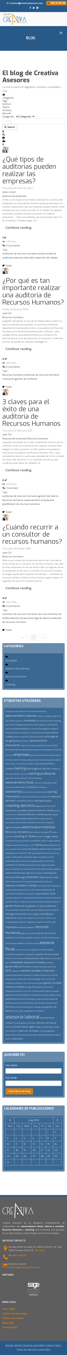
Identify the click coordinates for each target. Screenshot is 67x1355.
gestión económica (19, 922)
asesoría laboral (22, 1017)
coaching (20, 768)
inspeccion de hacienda (29, 746)
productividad (54, 1027)
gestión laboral (13, 966)
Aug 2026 (34, 1120)
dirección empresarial (22, 733)
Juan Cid (6, 313)
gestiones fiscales (35, 898)
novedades (30, 720)
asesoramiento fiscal (19, 782)
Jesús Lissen (9, 192)
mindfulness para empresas (40, 733)
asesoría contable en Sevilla (21, 885)
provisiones (29, 865)
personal (8, 869)
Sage (47, 836)
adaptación (50, 823)
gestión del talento (48, 496)
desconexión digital (31, 857)
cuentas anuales (40, 783)
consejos (47, 716)
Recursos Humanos (13, 374)
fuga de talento (42, 618)
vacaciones (34, 910)
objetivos (9, 995)
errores (9, 1006)
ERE (29, 853)
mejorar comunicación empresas (32, 902)
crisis (37, 906)
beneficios (49, 963)
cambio (15, 711)
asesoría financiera (48, 906)
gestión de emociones (48, 954)
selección (44, 841)
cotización (19, 983)
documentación (11, 1031)
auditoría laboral (47, 253)
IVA (51, 898)
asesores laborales (24, 257)
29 (48, 1156)
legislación (20, 954)
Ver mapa (40, 1250)
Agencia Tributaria (13, 827)
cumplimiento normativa (25, 1023)
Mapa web (8, 1322)
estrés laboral (35, 832)
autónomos (13, 792)
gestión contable (53, 983)
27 (34, 1156)
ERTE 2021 (28, 737)
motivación (8, 378)
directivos (39, 716)
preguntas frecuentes (38, 950)
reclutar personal (20, 778)
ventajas (37, 894)
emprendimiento (40, 792)
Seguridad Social (28, 750)
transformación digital (24, 1026)
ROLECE (8, 882)
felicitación (49, 987)
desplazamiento (55, 995)
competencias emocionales (17, 841)
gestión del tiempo (45, 746)
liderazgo (20, 877)
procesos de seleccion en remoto (17, 898)
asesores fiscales (31, 849)
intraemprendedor (12, 910)
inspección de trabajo (46, 257)
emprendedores (22, 729)
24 (8, 1156)
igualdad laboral (38, 861)
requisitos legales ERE (36, 979)
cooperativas (42, 725)
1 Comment (12, 488)
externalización (18, 890)
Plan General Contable (44, 721)
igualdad (48, 814)
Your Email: (11, 1077)
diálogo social (21, 725)
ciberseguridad (39, 1007)
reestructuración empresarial (22, 882)
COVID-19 (8, 959)
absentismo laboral (52, 991)
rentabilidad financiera (39, 995)
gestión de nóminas (45, 853)
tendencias (10, 861)
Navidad (8, 890)
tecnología (32, 768)
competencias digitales (39, 729)
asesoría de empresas (50, 849)
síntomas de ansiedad (25, 918)
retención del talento (46, 1023)
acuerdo (24, 774)
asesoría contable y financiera (37, 970)
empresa (8, 711)
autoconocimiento (32, 943)
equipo (34, 853)
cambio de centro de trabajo (15, 760)
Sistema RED (24, 910)
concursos (31, 933)
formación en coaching (48, 975)
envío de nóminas (22, 950)
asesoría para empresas (38, 827)
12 (25, 1144)
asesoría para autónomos (26, 818)
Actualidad (11, 660)
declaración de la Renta (21, 869)
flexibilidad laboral (13, 750)
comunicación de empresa (33, 983)
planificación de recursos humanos (21, 504)
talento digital (33, 914)
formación (26, 966)
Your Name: (11, 1065)
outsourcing (24, 797)
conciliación (35, 840)
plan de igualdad (28, 906)
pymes (46, 768)
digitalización (41, 806)
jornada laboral (51, 1003)
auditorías (7, 257)
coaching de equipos (43, 801)
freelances (41, 711)
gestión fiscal (12, 906)
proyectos (51, 760)
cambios (54, 836)
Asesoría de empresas (14, 196)
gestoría (24, 933)
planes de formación (23, 861)
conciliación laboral (44, 886)
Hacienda (42, 1035)
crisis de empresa (30, 711)
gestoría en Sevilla (33, 938)
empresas (21, 754)
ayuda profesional (18, 943)
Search (11, 127)
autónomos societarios (13, 975)
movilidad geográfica (47, 1031)
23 (56, 1150)
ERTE (8, 970)
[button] (33, 113)
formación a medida (30, 975)
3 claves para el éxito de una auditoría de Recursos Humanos (31, 413)
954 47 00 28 (58, 3)
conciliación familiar (46, 857)
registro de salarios (48, 865)
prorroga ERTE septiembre (34, 987)
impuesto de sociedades (16, 810)
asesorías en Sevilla (24, 787)
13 (34, 1144)
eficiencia (55, 910)
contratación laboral (24, 801)
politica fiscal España (38, 869)
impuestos (11, 927)
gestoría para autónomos (43, 882)
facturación (55, 938)
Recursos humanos (12, 317)
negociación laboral (34, 873)
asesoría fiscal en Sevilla (41, 810)
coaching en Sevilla (25, 836)
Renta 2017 (51, 806)
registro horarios (43, 999)
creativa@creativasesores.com (26, 3)
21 (42, 1150)
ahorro (8, 1039)
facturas (16, 1011)
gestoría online (32, 725)
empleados (32, 877)
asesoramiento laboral (20, 716)
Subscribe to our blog (19, 1091)
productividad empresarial (26, 823)
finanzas (37, 865)
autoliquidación (31, 954)
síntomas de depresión (22, 995)
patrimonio (9, 778)
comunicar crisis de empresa (34, 991)
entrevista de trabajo (39, 967)
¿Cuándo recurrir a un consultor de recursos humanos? (32, 534)
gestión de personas (50, 845)
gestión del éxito (41, 750)
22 (48, 1150)
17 (8, 1150)
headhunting (19, 737)
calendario (16, 971)
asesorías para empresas (37, 760)
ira (59, 845)
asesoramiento (44, 910)
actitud (8, 943)
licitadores (46, 898)
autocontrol (39, 737)
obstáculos (9, 1027)
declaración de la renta (34, 958)
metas (12, 764)
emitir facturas (18, 959)
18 (17, 1150)
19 (25, 1150)
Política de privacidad (14, 1313)
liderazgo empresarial (16, 914)
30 (56, 1156)
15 (48, 1144)
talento (38, 845)
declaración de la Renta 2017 (39, 797)
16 (56, 1144)
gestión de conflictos (26, 378)
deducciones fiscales (52, 755)
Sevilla (16, 902)
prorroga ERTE (46, 832)
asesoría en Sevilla (34, 962)
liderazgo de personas (26, 927)
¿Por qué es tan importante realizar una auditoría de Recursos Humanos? (33, 291)
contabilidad (16, 962)
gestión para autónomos (15, 1035)
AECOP (55, 746)
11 (16, 1144)
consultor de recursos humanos (19, 614)
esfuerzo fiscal (27, 792)
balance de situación (21, 845)
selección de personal (21, 618)
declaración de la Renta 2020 (16, 979)
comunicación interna (13, 849)
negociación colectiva (35, 922)
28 (42, 1156)
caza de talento (20, 938)
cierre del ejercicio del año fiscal (33, 1003)
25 (17, 1156)
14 (42, 1144)
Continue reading (18, 228)
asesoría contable (14, 986)
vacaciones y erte (49, 922)
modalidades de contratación (16, 853)
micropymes (45, 938)
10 (8, 1144)
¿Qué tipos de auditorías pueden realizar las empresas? (29, 170)
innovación (40, 822)
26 (25, 1156)
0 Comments (13, 245)
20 (34, 1150)
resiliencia (40, 837)
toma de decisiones (35, 778)
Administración (41, 787)
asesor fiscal (48, 893)
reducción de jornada (49, 877)
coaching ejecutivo (20, 805)
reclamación (29, 894)
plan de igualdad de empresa (32, 1011)
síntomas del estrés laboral (24, 1007)
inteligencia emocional (14, 991)
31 (8, 1162)
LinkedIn (38, 890)
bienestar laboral (33, 764)
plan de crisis (29, 890)
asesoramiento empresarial (39, 500)
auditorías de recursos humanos (20, 253)
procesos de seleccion (52, 902)
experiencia (56, 886)
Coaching (10, 684)
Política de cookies (13, 1318)
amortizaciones (21, 764)
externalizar (24, 741)
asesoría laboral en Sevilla (30, 814)
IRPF (40, 769)
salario (21, 711)
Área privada (9, 1327)
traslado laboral (17, 857)
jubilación (19, 721)
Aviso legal (8, 1308)
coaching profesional (41, 773)
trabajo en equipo (41, 1027)
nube (32, 845)
